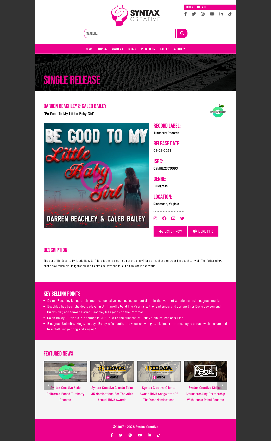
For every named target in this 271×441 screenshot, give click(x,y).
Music (132, 49)
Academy (117, 49)
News (89, 49)
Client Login (194, 7)
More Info (205, 231)
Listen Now (173, 231)
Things (102, 49)
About (178, 49)
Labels (164, 49)
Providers (148, 49)
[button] (222, 385)
